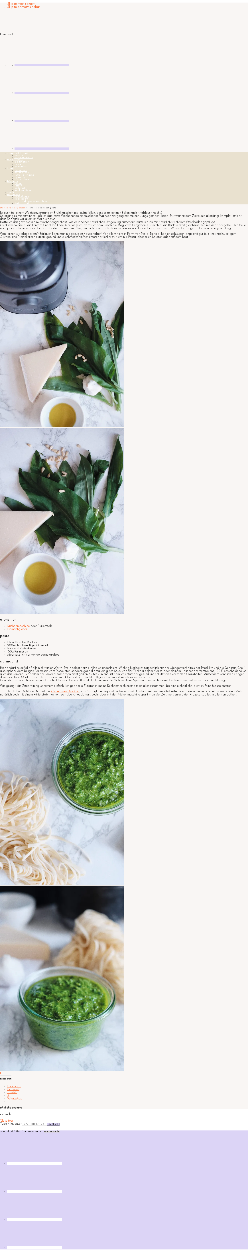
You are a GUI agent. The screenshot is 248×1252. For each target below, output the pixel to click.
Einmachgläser (17, 629)
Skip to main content (21, 4)
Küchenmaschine (18, 626)
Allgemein (19, 208)
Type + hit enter (11, 1123)
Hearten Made (52, 1131)
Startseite (5, 208)
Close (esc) (7, 1120)
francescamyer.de (17, 21)
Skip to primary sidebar (23, 7)
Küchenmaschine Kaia (65, 691)
